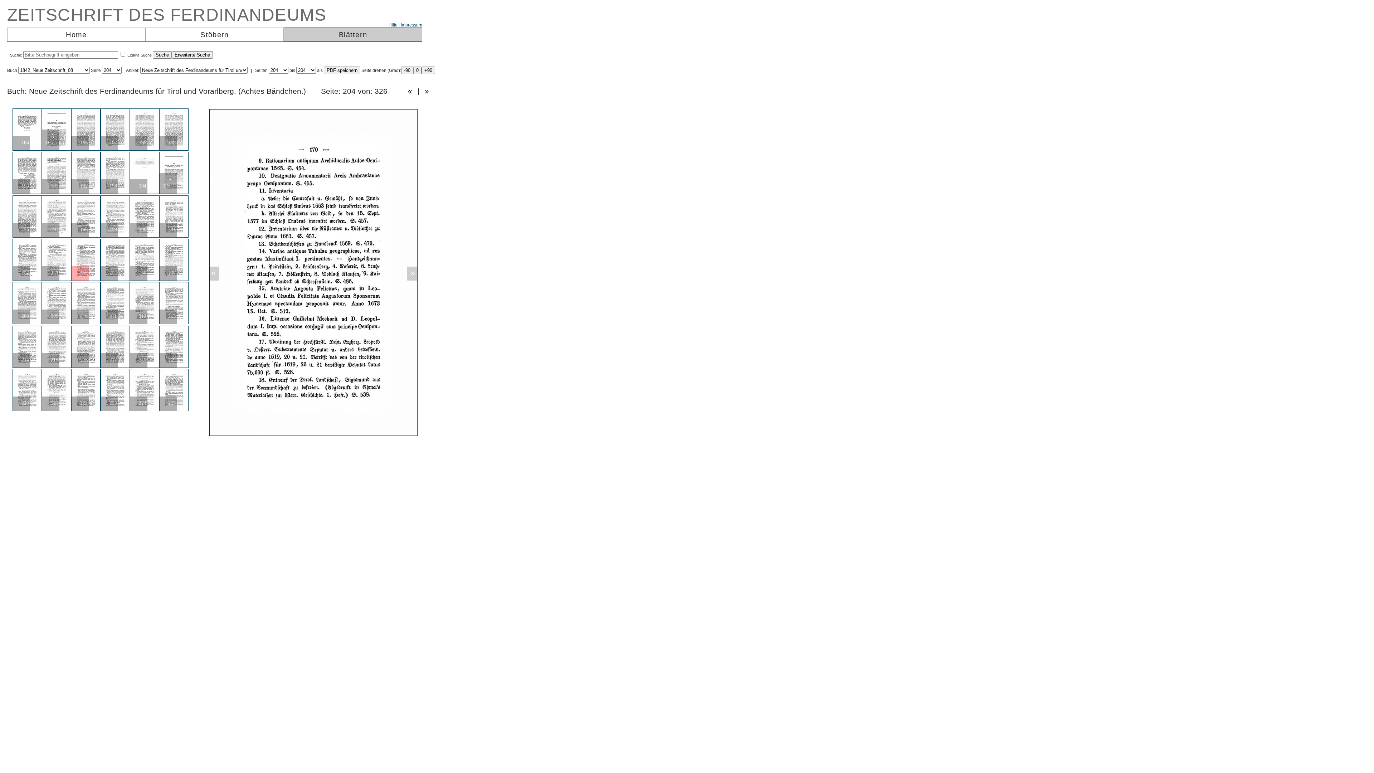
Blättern (353, 35)
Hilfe (393, 25)
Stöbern (214, 35)
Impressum (411, 25)
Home (76, 35)
